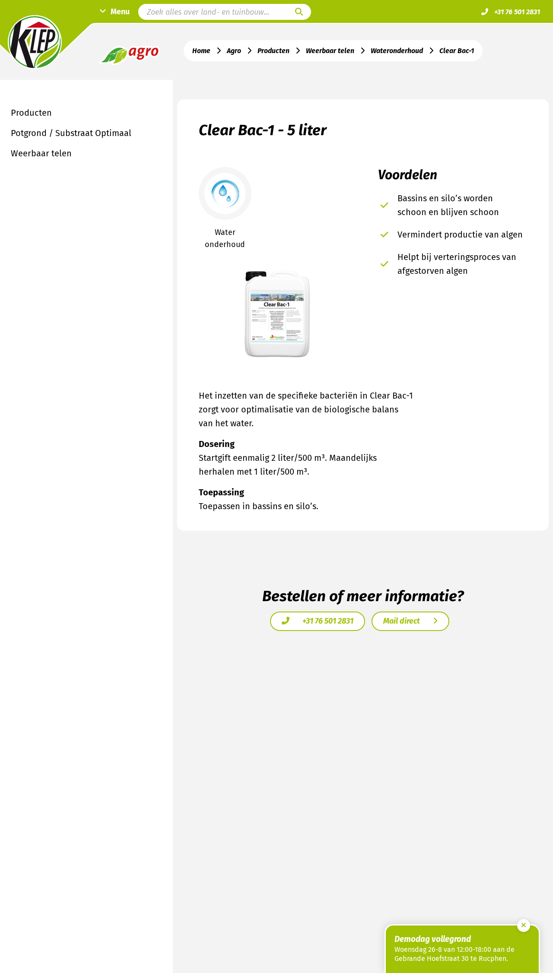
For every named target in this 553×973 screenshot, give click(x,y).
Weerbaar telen (330, 51)
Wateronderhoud (397, 51)
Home (201, 51)
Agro (234, 51)
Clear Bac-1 (456, 51)
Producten (273, 51)
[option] (277, 313)
